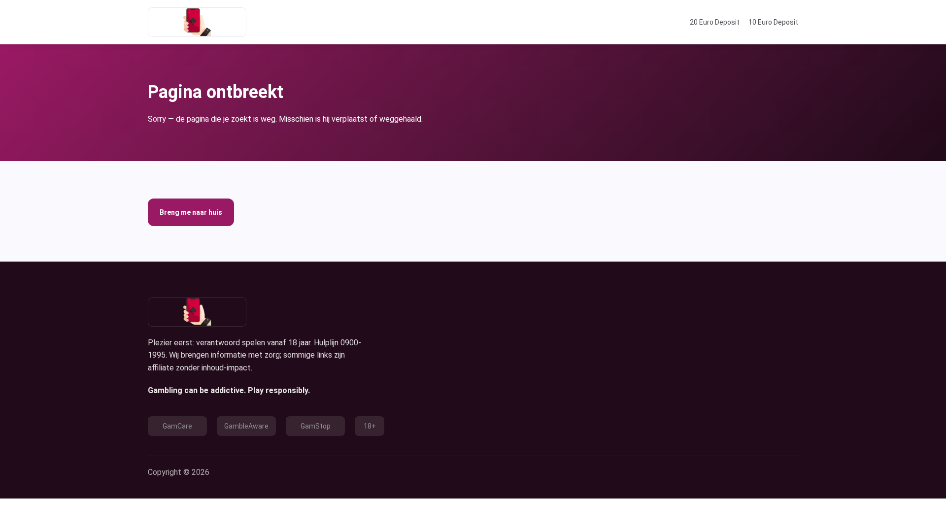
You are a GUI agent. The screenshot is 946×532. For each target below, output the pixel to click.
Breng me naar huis (191, 212)
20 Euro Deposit (715, 22)
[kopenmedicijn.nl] (197, 22)
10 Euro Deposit (773, 22)
